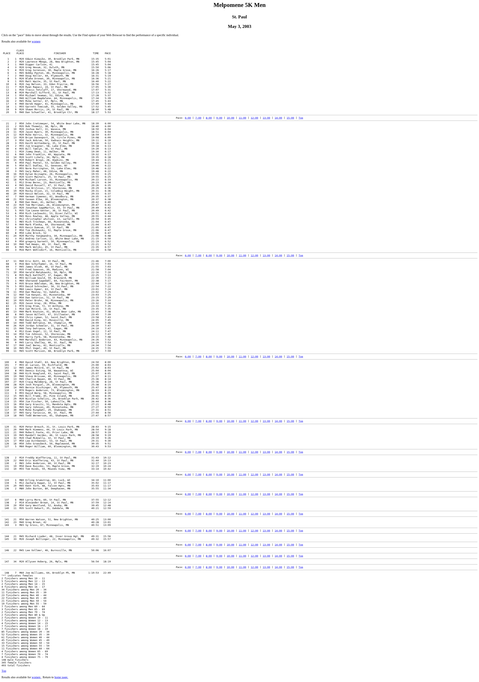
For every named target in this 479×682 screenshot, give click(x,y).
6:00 (188, 117)
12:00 (254, 117)
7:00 (198, 117)
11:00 (242, 117)
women (36, 41)
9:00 (219, 117)
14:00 (278, 117)
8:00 (209, 117)
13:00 (266, 117)
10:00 (230, 117)
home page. (61, 677)
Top (301, 117)
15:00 (290, 117)
